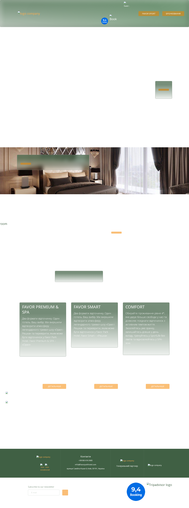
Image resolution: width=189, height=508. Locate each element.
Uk (8, 101)
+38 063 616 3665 (86, 460)
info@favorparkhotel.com (85, 464)
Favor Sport (149, 13)
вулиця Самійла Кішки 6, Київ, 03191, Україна (85, 468)
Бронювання (173, 13)
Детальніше (54, 386)
